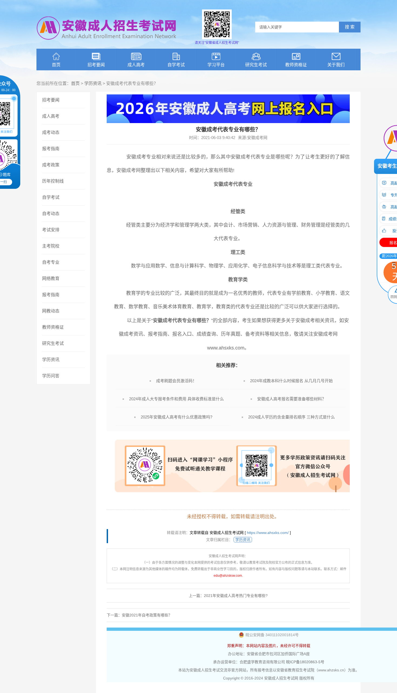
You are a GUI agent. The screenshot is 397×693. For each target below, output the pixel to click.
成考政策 (50, 165)
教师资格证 (296, 64)
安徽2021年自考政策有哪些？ (147, 615)
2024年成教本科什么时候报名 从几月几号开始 (291, 380)
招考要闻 (96, 64)
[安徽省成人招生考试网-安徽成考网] (106, 43)
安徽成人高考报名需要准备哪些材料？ (291, 399)
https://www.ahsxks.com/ (268, 532)
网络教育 (50, 278)
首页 (56, 64)
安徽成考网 (128, 170)
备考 (250, 334)
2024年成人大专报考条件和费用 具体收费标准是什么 (176, 399)
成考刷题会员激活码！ (176, 380)
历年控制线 (53, 181)
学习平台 (216, 64)
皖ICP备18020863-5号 (305, 662)
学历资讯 (93, 83)
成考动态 (50, 132)
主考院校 (50, 246)
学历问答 (50, 376)
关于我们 (336, 64)
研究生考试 (256, 64)
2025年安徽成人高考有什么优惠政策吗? (176, 417)
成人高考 (136, 64)
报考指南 (50, 148)
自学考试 (176, 64)
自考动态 (50, 213)
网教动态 (50, 311)
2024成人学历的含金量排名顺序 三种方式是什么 (291, 417)
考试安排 (50, 229)
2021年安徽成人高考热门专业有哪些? (236, 595)
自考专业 (50, 262)
